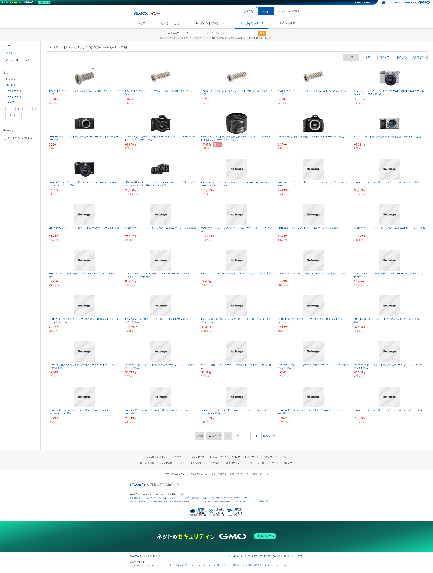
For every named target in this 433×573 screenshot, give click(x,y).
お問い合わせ (198, 462)
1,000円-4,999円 (13, 90)
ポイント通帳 (287, 23)
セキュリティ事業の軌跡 (259, 501)
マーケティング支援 (211, 565)
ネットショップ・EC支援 (162, 565)
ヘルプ (282, 11)
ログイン (266, 11)
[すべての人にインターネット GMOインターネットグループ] (409, 2)
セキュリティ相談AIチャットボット (236, 498)
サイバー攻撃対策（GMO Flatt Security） (215, 501)
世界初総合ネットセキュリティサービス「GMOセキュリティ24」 (155, 498)
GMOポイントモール (252, 23)
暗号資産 (257, 565)
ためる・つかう (170, 23)
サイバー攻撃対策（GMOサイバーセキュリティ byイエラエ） (172, 501)
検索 (262, 33)
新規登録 (248, 11)
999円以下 (10, 85)
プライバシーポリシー (260, 462)
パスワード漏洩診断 (191, 498)
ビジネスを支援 (181, 565)
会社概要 (285, 462)
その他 (284, 565)
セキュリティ (195, 565)
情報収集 (235, 565)
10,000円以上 (11, 102)
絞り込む (13, 115)
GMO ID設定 (293, 11)
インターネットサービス (139, 565)
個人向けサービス (271, 565)
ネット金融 (247, 565)
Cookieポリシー (234, 462)
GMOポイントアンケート (209, 23)
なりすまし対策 (241, 501)
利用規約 (215, 462)
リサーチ (225, 565)
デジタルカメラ (13, 53)
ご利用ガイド (179, 456)
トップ (142, 23)
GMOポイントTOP (157, 456)
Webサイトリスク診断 (211, 498)
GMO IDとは (198, 456)
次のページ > (270, 436)
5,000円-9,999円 (13, 96)
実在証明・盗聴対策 (137, 501)
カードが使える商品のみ (20, 138)
